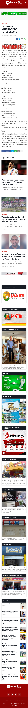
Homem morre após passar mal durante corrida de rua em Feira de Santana (13, 256)
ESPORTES (16, 703)
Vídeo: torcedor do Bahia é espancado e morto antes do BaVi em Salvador (13, 219)
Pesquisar (26, 3)
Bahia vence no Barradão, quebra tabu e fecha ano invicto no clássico (12, 182)
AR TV (7, 7)
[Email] (22, 39)
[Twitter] (19, 39)
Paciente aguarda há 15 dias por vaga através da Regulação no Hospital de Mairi (10, 629)
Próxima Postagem (21, 282)
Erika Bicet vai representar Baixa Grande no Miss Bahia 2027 (9, 645)
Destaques (4, 177)
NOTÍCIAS (10, 703)
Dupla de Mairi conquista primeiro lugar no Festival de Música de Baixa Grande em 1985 (10, 621)
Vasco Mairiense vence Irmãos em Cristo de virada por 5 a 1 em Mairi (10, 661)
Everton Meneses (19, 700)
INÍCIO (3, 7)
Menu (2, 3)
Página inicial (4, 23)
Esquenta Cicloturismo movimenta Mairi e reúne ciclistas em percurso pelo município (9, 637)
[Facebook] (17, 39)
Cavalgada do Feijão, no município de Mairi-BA (8, 668)
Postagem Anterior (6, 282)
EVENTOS (20, 7)
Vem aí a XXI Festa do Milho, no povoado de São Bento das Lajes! (10, 676)
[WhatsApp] (25, 39)
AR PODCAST (14, 7)
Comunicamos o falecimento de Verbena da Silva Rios (10, 612)
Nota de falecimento (7, 604)
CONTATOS (14, 705)
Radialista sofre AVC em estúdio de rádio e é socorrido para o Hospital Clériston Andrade (10, 653)
